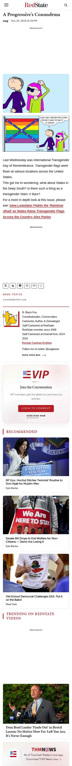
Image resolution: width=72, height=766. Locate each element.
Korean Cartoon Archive (37, 342)
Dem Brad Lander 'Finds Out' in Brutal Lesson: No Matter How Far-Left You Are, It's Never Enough (36, 731)
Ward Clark (11, 604)
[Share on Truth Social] (13, 286)
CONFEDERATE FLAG (14, 300)
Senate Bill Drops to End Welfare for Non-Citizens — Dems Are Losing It (32, 540)
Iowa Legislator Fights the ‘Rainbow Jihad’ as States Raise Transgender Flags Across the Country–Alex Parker (33, 211)
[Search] (66, 5)
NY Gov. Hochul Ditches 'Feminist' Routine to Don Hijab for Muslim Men (34, 482)
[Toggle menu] (6, 4)
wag (5, 20)
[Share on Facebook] (20, 286)
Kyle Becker (12, 488)
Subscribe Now (36, 416)
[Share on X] (5, 286)
